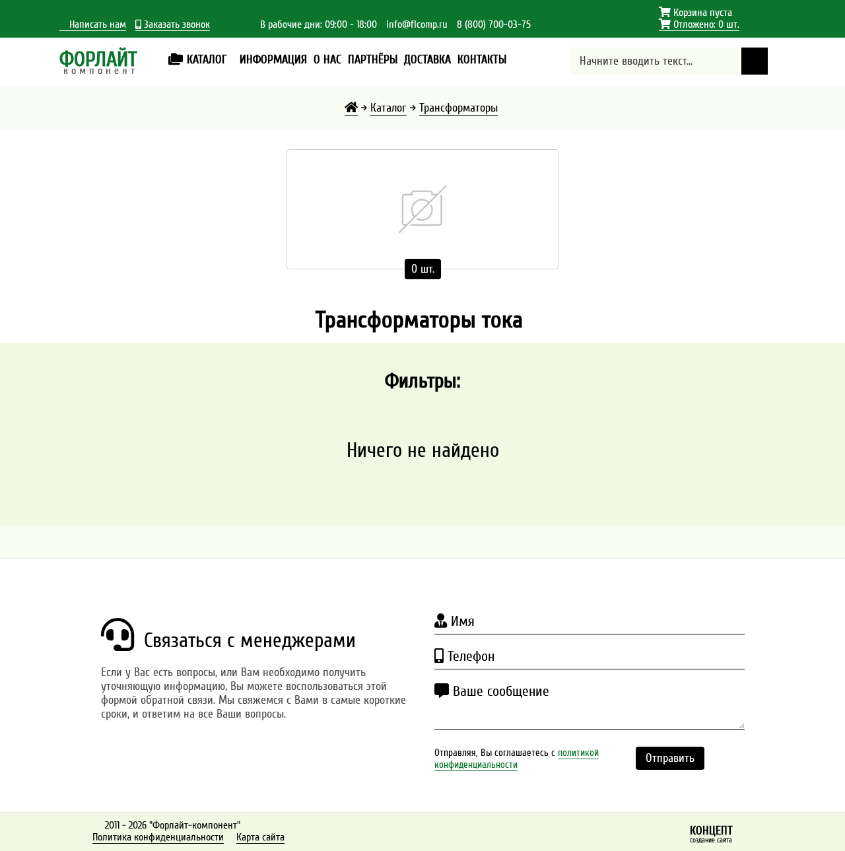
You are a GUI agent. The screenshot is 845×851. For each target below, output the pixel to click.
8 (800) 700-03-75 (494, 24)
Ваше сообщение (499, 691)
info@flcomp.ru (417, 24)
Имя (461, 621)
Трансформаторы (458, 108)
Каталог (388, 108)
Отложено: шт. (699, 24)
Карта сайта (260, 837)
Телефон (469, 656)
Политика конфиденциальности (158, 837)
